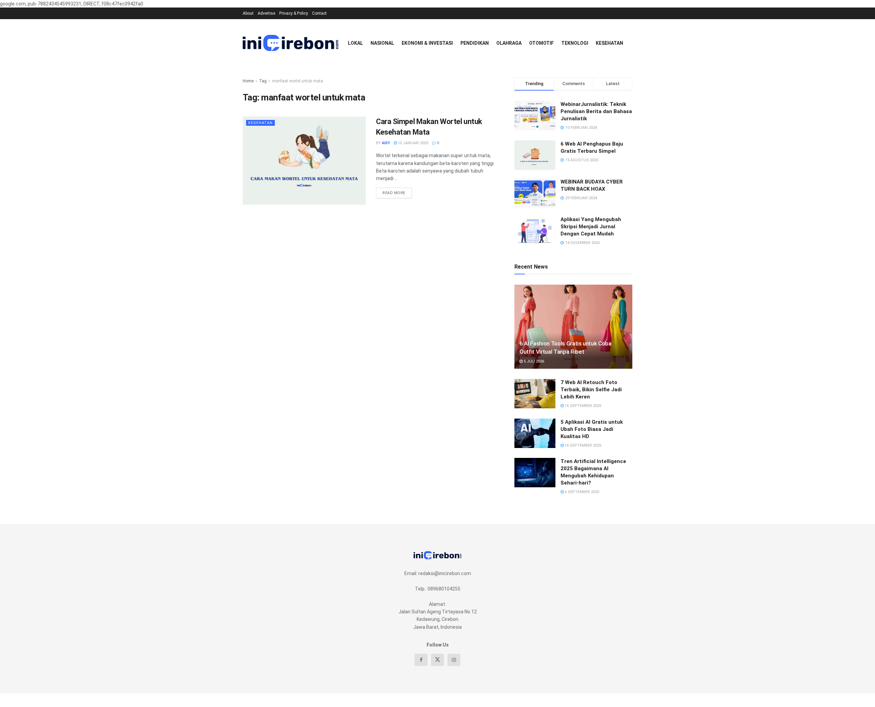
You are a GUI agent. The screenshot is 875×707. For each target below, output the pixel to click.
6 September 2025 (581, 492)
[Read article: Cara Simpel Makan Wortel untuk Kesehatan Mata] (304, 160)
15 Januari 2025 (412, 143)
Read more (397, 191)
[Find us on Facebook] (421, 660)
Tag (263, 81)
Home (248, 81)
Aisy (386, 143)
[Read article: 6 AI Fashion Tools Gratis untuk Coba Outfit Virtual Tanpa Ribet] (573, 327)
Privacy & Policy (293, 13)
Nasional (382, 43)
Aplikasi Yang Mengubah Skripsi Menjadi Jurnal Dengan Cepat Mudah (591, 226)
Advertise (266, 13)
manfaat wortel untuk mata (297, 81)
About (248, 13)
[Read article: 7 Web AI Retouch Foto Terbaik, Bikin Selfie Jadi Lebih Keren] (534, 393)
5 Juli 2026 (533, 361)
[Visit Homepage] (290, 43)
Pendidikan (474, 43)
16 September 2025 (582, 406)
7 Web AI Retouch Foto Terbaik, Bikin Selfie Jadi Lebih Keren (591, 389)
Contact (319, 13)
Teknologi (574, 43)
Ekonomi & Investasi (427, 43)
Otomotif (541, 43)
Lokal (355, 43)
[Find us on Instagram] (453, 660)
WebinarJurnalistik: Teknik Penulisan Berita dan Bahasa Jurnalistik (596, 111)
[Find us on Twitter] (437, 660)
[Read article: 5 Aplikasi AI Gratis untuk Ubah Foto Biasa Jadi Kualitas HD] (534, 433)
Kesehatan (609, 43)
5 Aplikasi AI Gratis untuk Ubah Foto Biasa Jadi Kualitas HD (592, 429)
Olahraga (509, 43)
